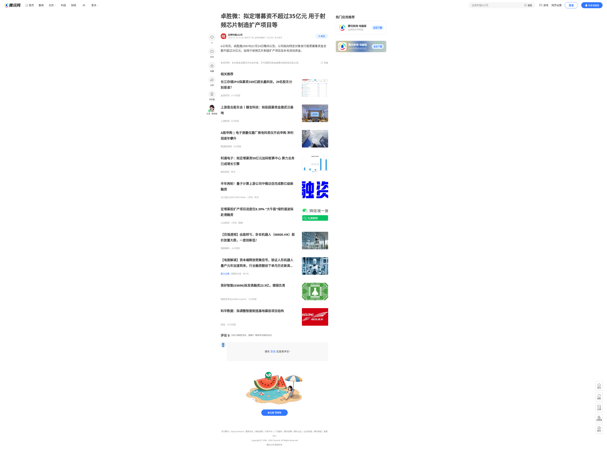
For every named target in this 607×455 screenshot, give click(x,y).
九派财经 (225, 223)
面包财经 (225, 172)
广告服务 (278, 431)
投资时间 (225, 95)
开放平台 (269, 431)
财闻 (223, 324)
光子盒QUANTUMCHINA (233, 197)
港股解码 (225, 248)
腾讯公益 (297, 431)
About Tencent (237, 431)
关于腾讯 (225, 431)
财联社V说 (236, 274)
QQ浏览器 (308, 431)
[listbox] (274, 199)
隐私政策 (259, 431)
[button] (378, 27)
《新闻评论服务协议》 (263, 335)
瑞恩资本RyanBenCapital (233, 299)
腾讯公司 (270, 444)
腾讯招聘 (288, 431)
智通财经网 (226, 146)
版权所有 (278, 444)
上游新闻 (225, 121)
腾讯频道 (318, 431)
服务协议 (249, 431)
